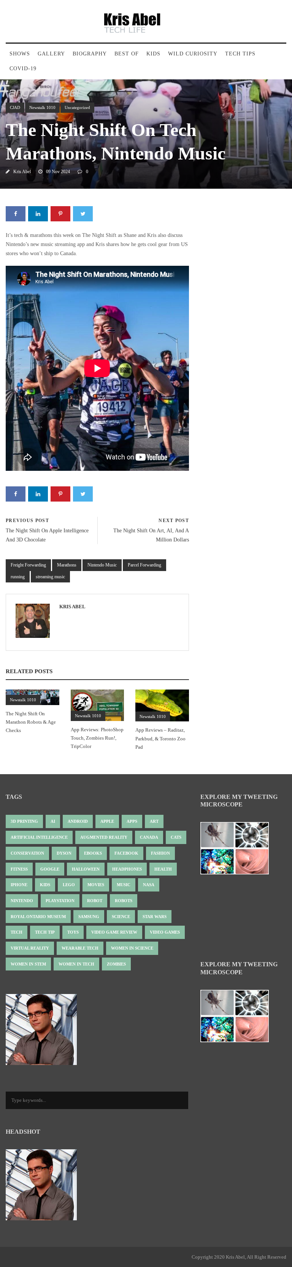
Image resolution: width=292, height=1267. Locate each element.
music (123, 884)
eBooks (93, 853)
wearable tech (80, 948)
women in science (132, 948)
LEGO (69, 884)
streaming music (50, 576)
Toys (73, 932)
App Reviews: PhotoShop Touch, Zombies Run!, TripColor (97, 738)
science (121, 916)
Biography (90, 54)
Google (49, 869)
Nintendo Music (102, 565)
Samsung (88, 916)
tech (16, 932)
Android (78, 821)
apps (132, 821)
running (18, 576)
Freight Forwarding (28, 565)
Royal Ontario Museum (38, 916)
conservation (27, 853)
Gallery (51, 54)
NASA (148, 884)
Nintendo (22, 900)
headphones (127, 869)
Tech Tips (240, 54)
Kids (153, 54)
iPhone (19, 884)
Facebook (126, 853)
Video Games (165, 932)
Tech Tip (45, 932)
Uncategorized (77, 107)
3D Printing (24, 821)
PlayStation (60, 900)
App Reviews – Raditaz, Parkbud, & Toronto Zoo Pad (160, 738)
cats (176, 837)
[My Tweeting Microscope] (238, 851)
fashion (160, 853)
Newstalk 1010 (42, 107)
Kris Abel (22, 171)
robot (94, 900)
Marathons (66, 565)
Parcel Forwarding (144, 565)
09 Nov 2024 (58, 171)
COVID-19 (23, 68)
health (163, 869)
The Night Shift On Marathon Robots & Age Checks (31, 722)
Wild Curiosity (192, 54)
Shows (20, 54)
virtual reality (30, 948)
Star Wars (155, 916)
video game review (114, 932)
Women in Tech (76, 964)
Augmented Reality (103, 837)
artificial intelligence (39, 837)
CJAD (15, 107)
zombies (116, 964)
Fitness (19, 869)
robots (123, 900)
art (154, 821)
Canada (149, 837)
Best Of (126, 54)
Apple (107, 821)
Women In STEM (28, 964)
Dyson (64, 853)
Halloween (86, 869)
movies (95, 884)
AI (53, 821)
